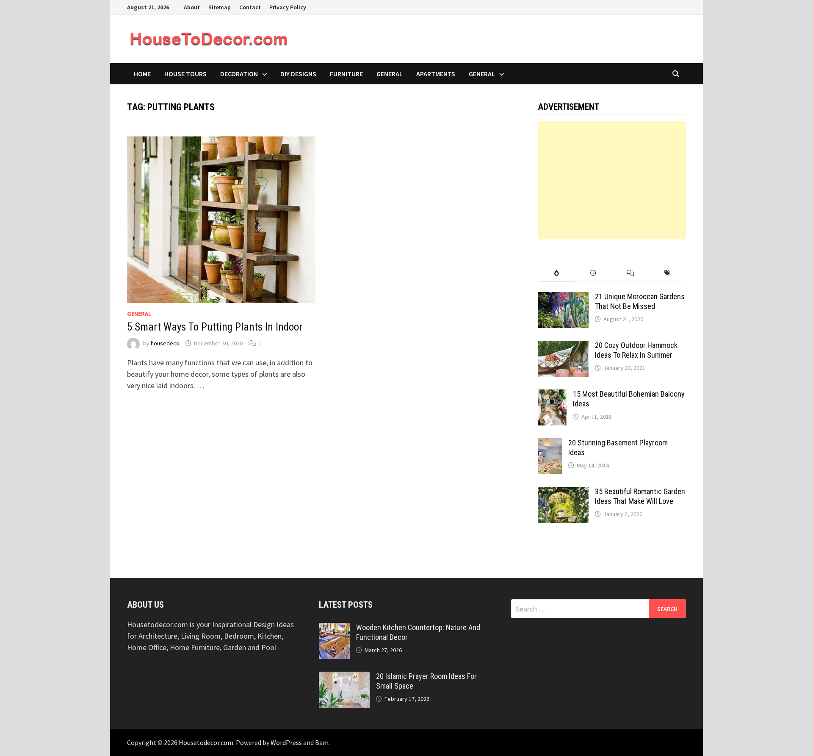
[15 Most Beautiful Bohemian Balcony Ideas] (552, 395)
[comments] (630, 273)
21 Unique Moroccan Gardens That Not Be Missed (640, 301)
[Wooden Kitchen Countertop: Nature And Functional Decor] (334, 629)
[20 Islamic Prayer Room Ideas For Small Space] (344, 677)
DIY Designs (298, 73)
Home (142, 73)
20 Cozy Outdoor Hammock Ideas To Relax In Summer (636, 350)
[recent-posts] (593, 273)
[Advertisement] (612, 180)
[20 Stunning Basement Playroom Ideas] (550, 444)
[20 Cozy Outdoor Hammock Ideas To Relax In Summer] (563, 346)
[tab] (556, 273)
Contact (250, 7)
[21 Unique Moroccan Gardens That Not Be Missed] (563, 298)
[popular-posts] (556, 273)
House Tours (185, 73)
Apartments (435, 73)
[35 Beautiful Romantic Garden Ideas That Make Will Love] (563, 493)
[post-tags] (667, 273)
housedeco (165, 343)
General (389, 73)
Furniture (346, 73)
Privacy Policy (287, 7)
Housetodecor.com (206, 742)
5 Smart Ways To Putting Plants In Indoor (214, 327)
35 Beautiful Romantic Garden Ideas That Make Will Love (640, 496)
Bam (322, 742)
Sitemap (219, 7)
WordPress (286, 742)
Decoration (239, 73)
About (192, 7)
